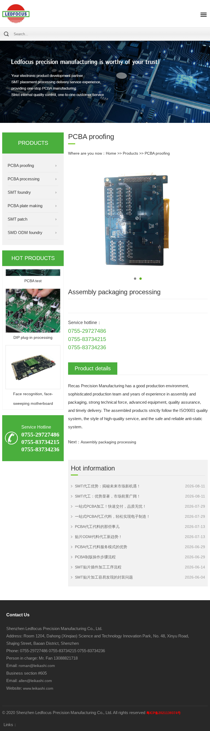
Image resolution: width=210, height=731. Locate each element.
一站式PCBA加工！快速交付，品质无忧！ (110, 506)
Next (71, 220)
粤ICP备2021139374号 (163, 713)
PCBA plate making (25, 205)
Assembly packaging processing (108, 442)
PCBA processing (23, 179)
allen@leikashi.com (35, 680)
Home (111, 153)
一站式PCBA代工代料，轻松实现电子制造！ (112, 516)
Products (130, 153)
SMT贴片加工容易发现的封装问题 (104, 577)
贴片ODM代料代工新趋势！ (98, 536)
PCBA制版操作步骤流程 (95, 557)
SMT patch (17, 219)
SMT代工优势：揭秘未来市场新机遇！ (108, 486)
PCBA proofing (21, 165)
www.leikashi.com (38, 688)
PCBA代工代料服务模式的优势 (101, 547)
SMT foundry (19, 192)
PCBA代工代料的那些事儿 (97, 526)
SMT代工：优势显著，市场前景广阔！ (108, 496)
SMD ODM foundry (25, 232)
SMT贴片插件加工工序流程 (98, 567)
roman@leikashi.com (37, 665)
